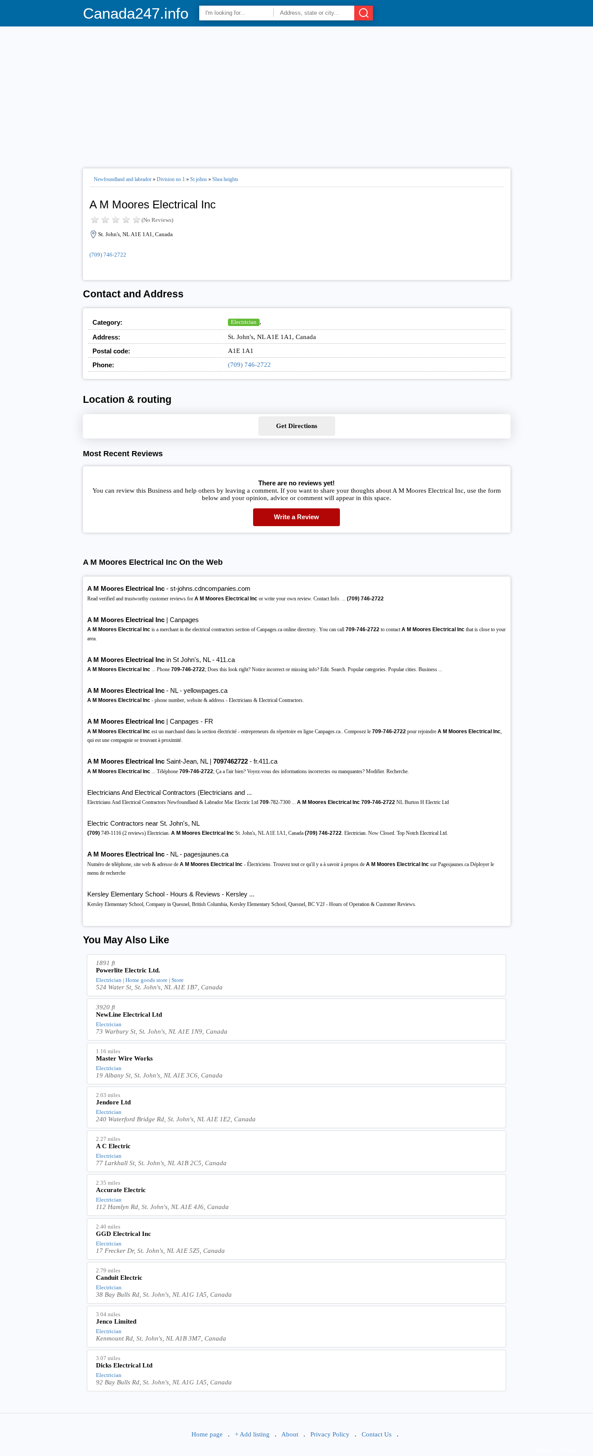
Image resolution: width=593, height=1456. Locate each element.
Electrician (244, 322)
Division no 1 (171, 179)
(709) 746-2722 (107, 254)
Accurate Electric (121, 1189)
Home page (207, 1434)
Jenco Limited (116, 1321)
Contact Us (377, 1434)
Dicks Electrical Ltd (124, 1365)
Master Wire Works (124, 1058)
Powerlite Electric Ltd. (128, 970)
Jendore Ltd (113, 1102)
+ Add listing (252, 1434)
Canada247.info (135, 13)
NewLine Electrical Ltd (129, 1014)
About (289, 1434)
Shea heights (225, 179)
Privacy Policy (329, 1434)
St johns (198, 179)
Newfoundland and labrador (123, 179)
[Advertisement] (297, 94)
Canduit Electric (119, 1277)
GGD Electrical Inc (123, 1233)
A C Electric (113, 1146)
